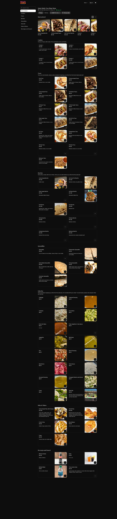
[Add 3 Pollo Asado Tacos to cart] (95, 114)
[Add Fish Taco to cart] (65, 87)
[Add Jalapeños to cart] (65, 346)
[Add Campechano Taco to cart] (95, 140)
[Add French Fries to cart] (65, 431)
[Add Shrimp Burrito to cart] (65, 227)
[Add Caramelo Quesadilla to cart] (65, 285)
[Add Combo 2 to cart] (95, 54)
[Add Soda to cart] (95, 462)
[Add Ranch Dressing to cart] (95, 359)
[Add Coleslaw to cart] (65, 319)
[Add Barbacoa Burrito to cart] (95, 240)
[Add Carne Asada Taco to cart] (65, 100)
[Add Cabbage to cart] (65, 306)
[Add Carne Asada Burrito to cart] (48, 30)
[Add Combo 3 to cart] (65, 67)
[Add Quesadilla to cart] (65, 258)
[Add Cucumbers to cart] (95, 319)
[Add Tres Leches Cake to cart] (95, 476)
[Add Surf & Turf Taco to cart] (95, 127)
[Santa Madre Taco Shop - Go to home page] (23, 2)
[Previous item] (92, 17)
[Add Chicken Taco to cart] (95, 153)
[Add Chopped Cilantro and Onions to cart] (95, 386)
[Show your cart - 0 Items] (95, 2)
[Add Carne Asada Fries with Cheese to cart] (65, 417)
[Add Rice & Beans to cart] (95, 431)
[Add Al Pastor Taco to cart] (65, 114)
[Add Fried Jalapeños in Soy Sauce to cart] (95, 333)
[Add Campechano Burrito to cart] (65, 240)
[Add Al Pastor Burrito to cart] (95, 200)
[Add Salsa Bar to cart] (95, 399)
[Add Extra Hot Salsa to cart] (65, 333)
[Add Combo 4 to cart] (95, 67)
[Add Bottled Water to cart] (65, 476)
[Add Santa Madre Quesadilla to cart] (65, 271)
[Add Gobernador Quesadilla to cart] (95, 258)
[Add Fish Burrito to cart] (95, 213)
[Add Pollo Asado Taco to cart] (65, 127)
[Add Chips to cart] (65, 444)
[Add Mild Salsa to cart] (95, 346)
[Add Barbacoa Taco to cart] (65, 167)
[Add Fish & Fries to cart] (95, 417)
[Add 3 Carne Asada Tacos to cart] (61, 30)
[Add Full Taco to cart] (65, 140)
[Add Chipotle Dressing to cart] (95, 306)
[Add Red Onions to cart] (65, 373)
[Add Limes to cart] (65, 399)
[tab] (41, 13)
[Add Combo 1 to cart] (88, 30)
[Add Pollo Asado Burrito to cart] (65, 200)
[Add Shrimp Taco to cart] (65, 153)
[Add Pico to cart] (65, 359)
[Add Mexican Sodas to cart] (65, 462)
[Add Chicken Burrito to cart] (95, 227)
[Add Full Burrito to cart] (65, 213)
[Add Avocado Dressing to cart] (65, 386)
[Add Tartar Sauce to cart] (95, 373)
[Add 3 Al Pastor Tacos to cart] (95, 100)
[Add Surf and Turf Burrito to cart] (75, 30)
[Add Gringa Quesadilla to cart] (95, 271)
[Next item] (95, 17)
